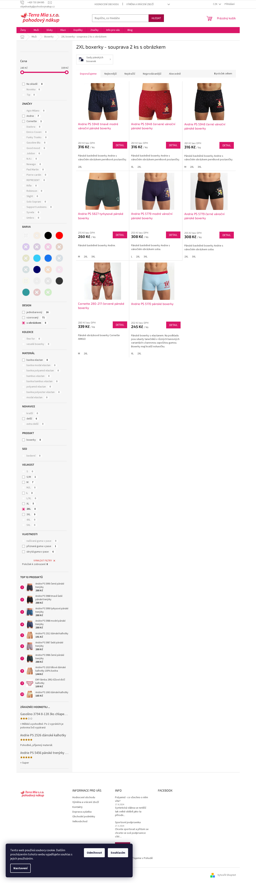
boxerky (34, 440)
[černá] (48, 235)
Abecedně (175, 74)
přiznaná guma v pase (41, 546)
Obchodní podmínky (83, 816)
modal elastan (37, 397)
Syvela (33, 212)
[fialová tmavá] (37, 247)
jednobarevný (38, 312)
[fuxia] (48, 247)
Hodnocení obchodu (107, 4)
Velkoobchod (79, 821)
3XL (31, 514)
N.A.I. (32, 159)
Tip (31, 95)
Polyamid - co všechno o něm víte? (131, 799)
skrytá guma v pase (40, 552)
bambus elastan (38, 376)
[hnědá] (59, 247)
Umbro (33, 218)
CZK (215, 4)
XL (30, 504)
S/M (31, 477)
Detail (120, 145)
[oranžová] (48, 269)
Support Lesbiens (39, 207)
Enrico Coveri (36, 132)
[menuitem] (23, 30)
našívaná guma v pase (41, 541)
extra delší (35, 424)
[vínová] (37, 292)
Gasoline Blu (36, 143)
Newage (34, 164)
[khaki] (26, 258)
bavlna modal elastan (41, 365)
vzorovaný (36, 318)
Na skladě (34, 84)
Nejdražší (129, 74)
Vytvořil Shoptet (227, 875)
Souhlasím (118, 853)
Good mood (36, 148)
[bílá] (26, 235)
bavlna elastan (37, 360)
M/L (31, 487)
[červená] (59, 235)
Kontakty (77, 807)
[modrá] (48, 258)
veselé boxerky (38, 344)
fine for (33, 339)
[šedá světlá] (37, 281)
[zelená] (48, 292)
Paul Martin (35, 169)
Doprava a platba (82, 812)
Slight (32, 196)
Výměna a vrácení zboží (140, 4)
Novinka (33, 89)
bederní (33, 456)
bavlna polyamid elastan (43, 371)
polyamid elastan (39, 387)
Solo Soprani (36, 202)
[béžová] (37, 235)
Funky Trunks (36, 137)
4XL (31, 520)
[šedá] (48, 281)
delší (32, 419)
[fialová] (26, 247)
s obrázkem (36, 323)
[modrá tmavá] (37, 269)
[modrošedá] (59, 258)
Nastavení (20, 868)
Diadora (33, 127)
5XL (31, 525)
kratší (32, 413)
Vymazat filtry (43, 561)
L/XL (31, 498)
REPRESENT (36, 180)
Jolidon (33, 153)
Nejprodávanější (152, 74)
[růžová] (59, 269)
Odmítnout (94, 853)
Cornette (34, 121)
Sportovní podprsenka (128, 822)
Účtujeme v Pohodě (142, 858)
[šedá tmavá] (59, 281)
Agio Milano (35, 111)
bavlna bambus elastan (42, 381)
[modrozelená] (26, 269)
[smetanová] (26, 281)
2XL (31, 509)
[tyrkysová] (26, 292)
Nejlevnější (110, 74)
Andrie (33, 116)
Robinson (34, 191)
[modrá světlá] (37, 258)
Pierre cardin (36, 175)
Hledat (156, 18)
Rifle (32, 186)
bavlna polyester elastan (43, 392)
